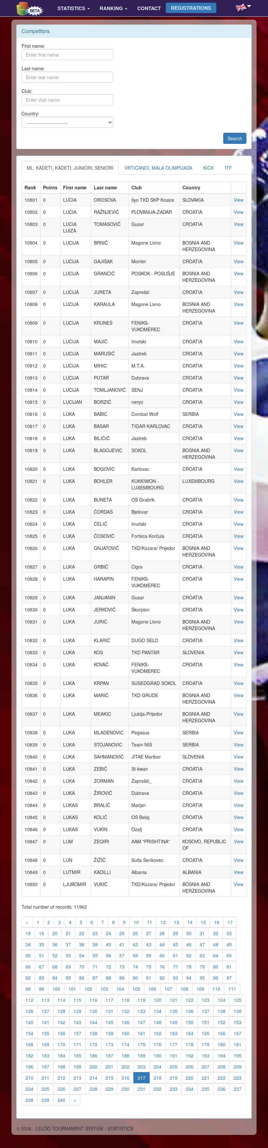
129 (80, 1010)
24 (110, 933)
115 (80, 999)
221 (208, 1077)
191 (176, 1055)
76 (164, 966)
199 (80, 1066)
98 (30, 988)
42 (137, 944)
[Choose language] (249, 8)
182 (31, 1055)
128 (64, 1010)
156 (64, 1033)
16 (219, 921)
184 (64, 1055)
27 (151, 933)
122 (192, 999)
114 (64, 999)
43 (151, 944)
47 (204, 944)
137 (208, 1010)
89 (124, 977)
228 (96, 1088)
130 (96, 1010)
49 (231, 944)
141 (48, 1022)
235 (208, 1088)
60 (164, 955)
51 (43, 955)
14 (192, 921)
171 (80, 1044)
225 (48, 1088)
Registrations (191, 7)
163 (176, 1033)
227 (80, 1088)
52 (57, 955)
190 (160, 1055)
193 (208, 1055)
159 (112, 1033)
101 (74, 988)
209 (240, 1066)
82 (30, 977)
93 (177, 977)
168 (31, 1044)
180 (224, 1044)
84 (57, 977)
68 (57, 966)
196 (31, 1066)
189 (144, 1055)
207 (208, 1066)
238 (31, 1099)
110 (218, 988)
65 (231, 955)
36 (57, 944)
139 (240, 1010)
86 (84, 977)
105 (138, 988)
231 (144, 1088)
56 (110, 955)
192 (192, 1055)
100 (58, 988)
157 (80, 1033)
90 (137, 977)
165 (208, 1033)
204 (160, 1066)
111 (234, 988)
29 (177, 933)
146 (128, 1022)
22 (84, 933)
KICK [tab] (208, 167)
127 (48, 1010)
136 (192, 1010)
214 (96, 1077)
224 (31, 1088)
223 (240, 1077)
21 (70, 933)
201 (112, 1066)
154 (31, 1033)
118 (128, 999)
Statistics (72, 8)
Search (234, 138)
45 (177, 944)
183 (48, 1055)
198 (64, 1066)
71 (97, 966)
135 (176, 1010)
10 (138, 921)
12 (165, 921)
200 (96, 1066)
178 (192, 1044)
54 (84, 955)
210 (31, 1077)
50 (30, 955)
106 (154, 988)
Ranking (112, 8)
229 (112, 1088)
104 (122, 988)
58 (137, 955)
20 (57, 933)
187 (112, 1055)
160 (128, 1033)
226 (64, 1088)
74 (137, 966)
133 (144, 1010)
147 (144, 1022)
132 (128, 1010)
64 (218, 955)
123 (208, 999)
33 (231, 933)
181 (240, 1044)
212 (64, 1077)
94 (191, 977)
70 (84, 966)
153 (240, 1022)
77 (177, 966)
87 (97, 977)
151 (208, 1022)
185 (80, 1055)
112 (31, 999)
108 (186, 988)
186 (96, 1055)
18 (30, 933)
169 (48, 1044)
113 (48, 999)
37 (70, 944)
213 (80, 1077)
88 (110, 977)
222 (224, 1077)
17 (232, 921)
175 (144, 1044)
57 (124, 955)
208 (224, 1066)
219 (176, 1077)
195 (240, 1055)
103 (106, 988)
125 (240, 999)
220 (192, 1077)
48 (218, 944)
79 (204, 966)
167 (240, 1033)
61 (177, 955)
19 (43, 933)
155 (48, 1033)
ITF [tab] (228, 167)
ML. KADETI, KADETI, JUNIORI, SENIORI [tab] (70, 167)
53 (70, 955)
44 (164, 944)
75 (151, 966)
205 (176, 1066)
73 (124, 966)
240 (64, 1099)
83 (43, 977)
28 (164, 933)
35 (43, 944)
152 (224, 1022)
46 (191, 944)
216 (128, 1077)
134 (160, 1010)
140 (31, 1022)
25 (124, 933)
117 (112, 999)
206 (192, 1066)
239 (48, 1099)
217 (144, 1077)
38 (84, 944)
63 (204, 955)
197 (48, 1066)
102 (90, 988)
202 (128, 1066)
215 (112, 1077)
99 (43, 988)
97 (231, 977)
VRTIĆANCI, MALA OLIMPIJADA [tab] (158, 167)
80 (218, 966)
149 (176, 1022)
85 (70, 977)
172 (96, 1044)
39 (97, 944)
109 (202, 988)
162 (160, 1033)
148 (160, 1022)
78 (191, 966)
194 (224, 1055)
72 (110, 966)
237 (240, 1088)
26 (137, 933)
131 (112, 1010)
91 (151, 977)
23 (97, 933)
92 (164, 977)
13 (178, 921)
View (238, 200)
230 (128, 1088)
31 (204, 933)
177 (176, 1044)
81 (231, 966)
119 (144, 999)
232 (160, 1088)
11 (152, 921)
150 (192, 1022)
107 (170, 988)
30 (191, 933)
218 (160, 1077)
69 (70, 966)
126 (31, 1010)
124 (224, 999)
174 (128, 1044)
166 (224, 1033)
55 (97, 955)
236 (224, 1088)
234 (192, 1088)
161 (144, 1033)
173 (112, 1044)
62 (191, 955)
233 (176, 1088)
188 (128, 1055)
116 (96, 999)
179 (208, 1044)
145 (112, 1022)
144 (96, 1022)
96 (218, 977)
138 (224, 1010)
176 (160, 1044)
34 (30, 944)
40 (110, 944)
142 (64, 1022)
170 (64, 1044)
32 (218, 933)
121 (176, 999)
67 (43, 966)
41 (124, 944)
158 (96, 1033)
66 (30, 966)
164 (192, 1033)
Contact (149, 8)
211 (48, 1077)
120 (160, 999)
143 (80, 1022)
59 (151, 955)
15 (205, 921)
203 (144, 1066)
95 (204, 977)
